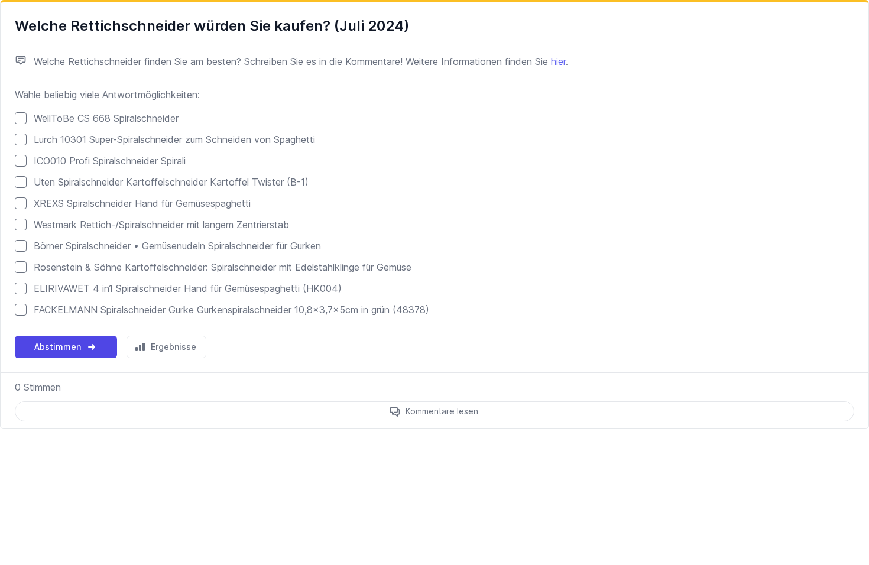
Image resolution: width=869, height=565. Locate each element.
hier (558, 61)
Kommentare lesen (442, 411)
